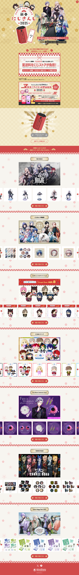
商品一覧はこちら (39, 206)
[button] (1, 194)
